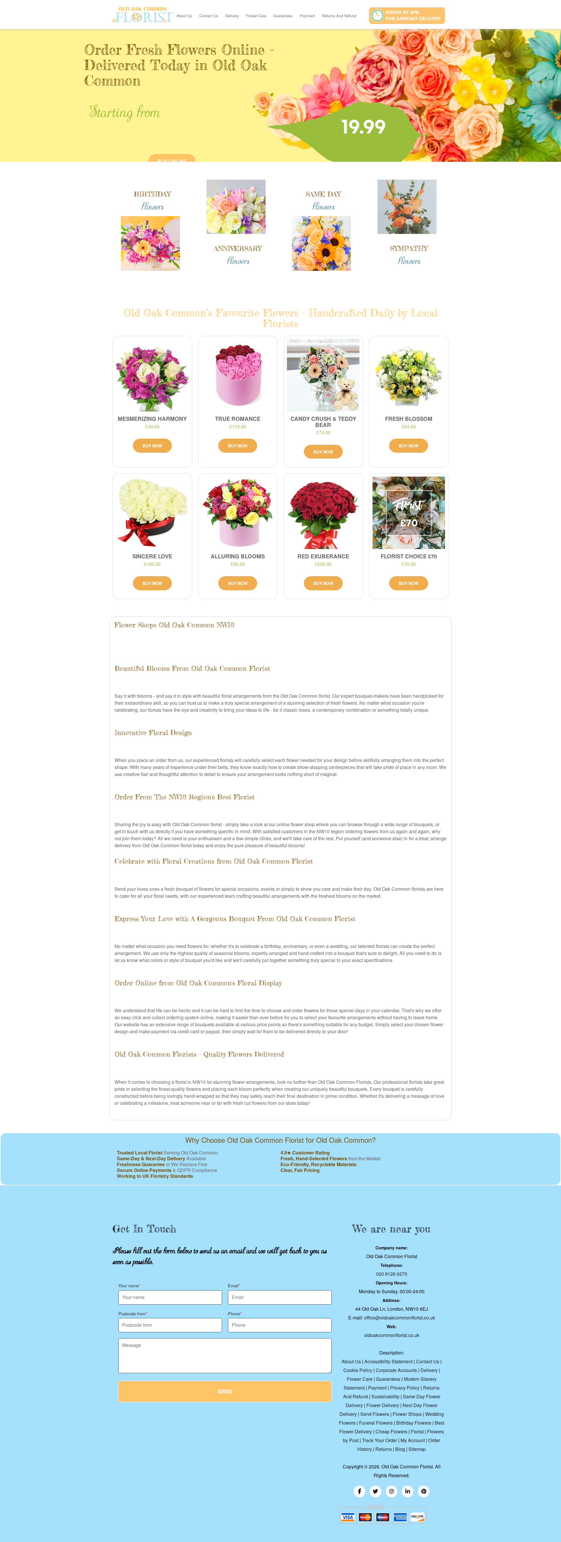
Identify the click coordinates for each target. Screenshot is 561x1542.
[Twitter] (375, 1491)
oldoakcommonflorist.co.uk (391, 1335)
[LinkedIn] (407, 1491)
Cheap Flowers (391, 1431)
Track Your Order (379, 1440)
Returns (383, 1449)
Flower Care (256, 15)
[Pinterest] (424, 1491)
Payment (307, 15)
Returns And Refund (339, 15)
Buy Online (172, 161)
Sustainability (385, 1396)
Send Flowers (374, 1414)
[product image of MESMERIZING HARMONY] (152, 375)
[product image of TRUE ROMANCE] (238, 375)
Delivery (232, 15)
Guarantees (283, 15)
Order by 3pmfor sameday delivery (413, 15)
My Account (413, 1440)
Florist (417, 1431)
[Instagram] (391, 1491)
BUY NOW (152, 446)
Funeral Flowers (376, 1422)
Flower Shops (407, 1414)
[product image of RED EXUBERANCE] (323, 513)
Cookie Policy (357, 1370)
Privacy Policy (405, 1387)
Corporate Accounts (396, 1370)
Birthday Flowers (413, 1422)
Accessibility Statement (388, 1361)
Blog (400, 1449)
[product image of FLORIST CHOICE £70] (409, 513)
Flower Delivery (383, 1405)
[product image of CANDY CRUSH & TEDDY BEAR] (323, 375)
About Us (184, 15)
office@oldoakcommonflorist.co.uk (399, 1317)
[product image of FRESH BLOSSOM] (409, 375)
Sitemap (417, 1449)
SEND (225, 1391)
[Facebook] (359, 1491)
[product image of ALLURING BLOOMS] (238, 513)
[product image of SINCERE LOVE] (152, 513)
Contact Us (208, 15)
